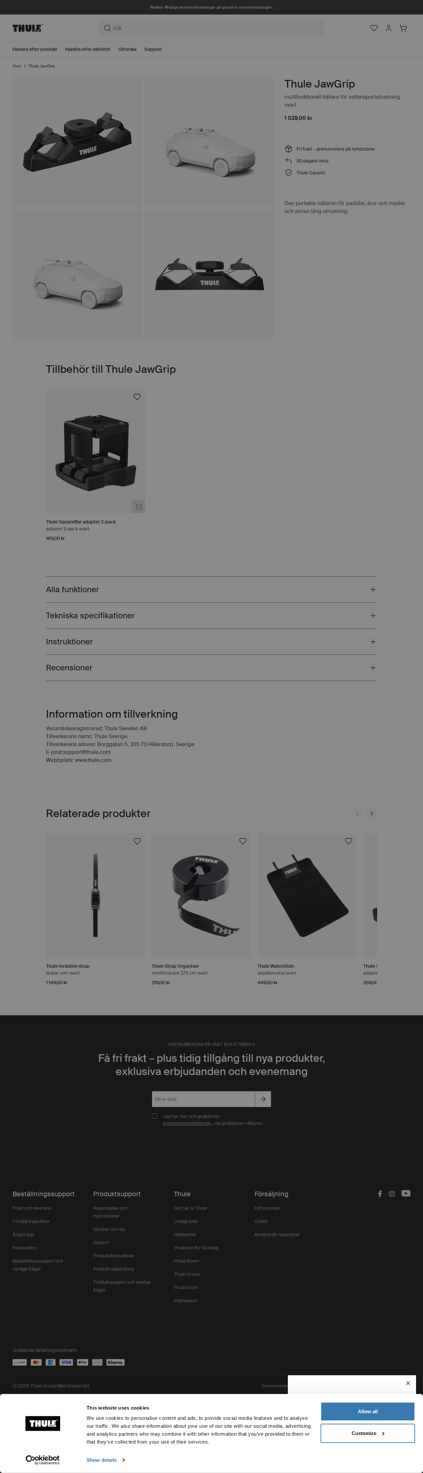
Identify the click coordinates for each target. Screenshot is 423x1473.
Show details (102, 1460)
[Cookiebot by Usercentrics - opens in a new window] (43, 1460)
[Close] (408, 1383)
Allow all (368, 1411)
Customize (364, 1433)
